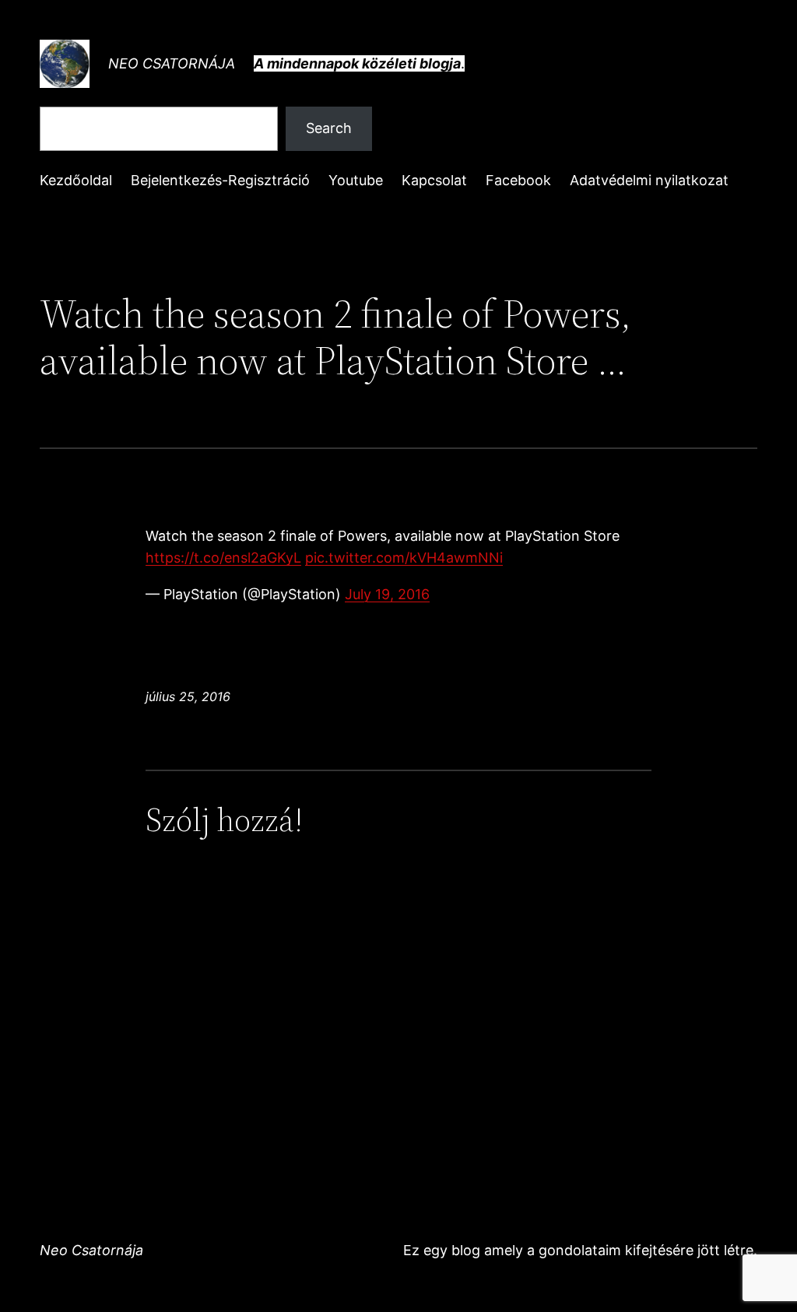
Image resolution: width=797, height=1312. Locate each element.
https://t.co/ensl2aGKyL (223, 557)
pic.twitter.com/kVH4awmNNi (404, 557)
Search (329, 128)
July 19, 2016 (387, 594)
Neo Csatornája (171, 63)
